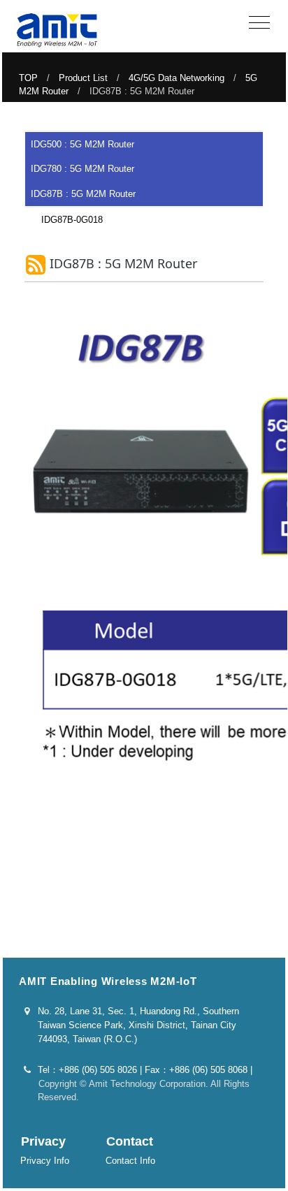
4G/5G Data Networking (176, 78)
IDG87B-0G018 (67, 219)
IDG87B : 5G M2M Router (83, 194)
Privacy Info (44, 1160)
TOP (28, 78)
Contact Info (130, 1160)
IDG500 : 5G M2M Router (82, 144)
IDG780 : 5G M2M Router (82, 168)
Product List (83, 78)
